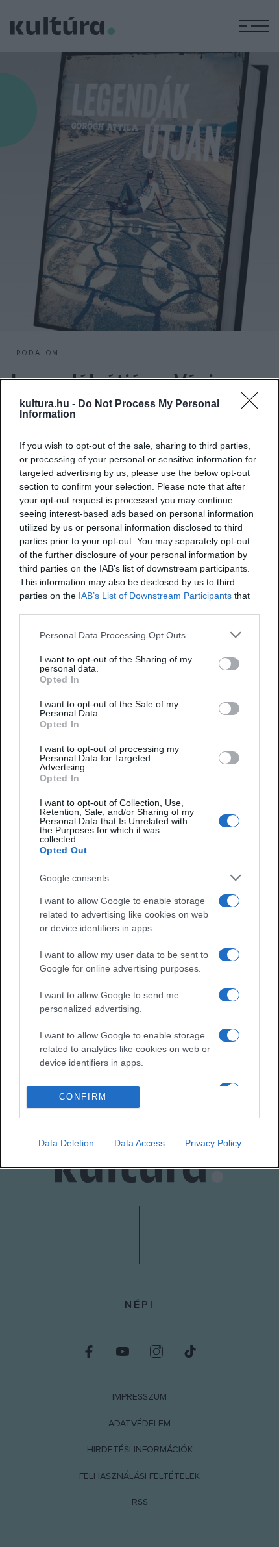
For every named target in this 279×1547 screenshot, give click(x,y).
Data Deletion (66, 1143)
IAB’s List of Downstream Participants (155, 595)
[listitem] (139, 635)
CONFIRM (83, 1096)
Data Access (139, 1143)
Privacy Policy (213, 1143)
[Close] (253, 404)
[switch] (229, 663)
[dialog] (139, 773)
